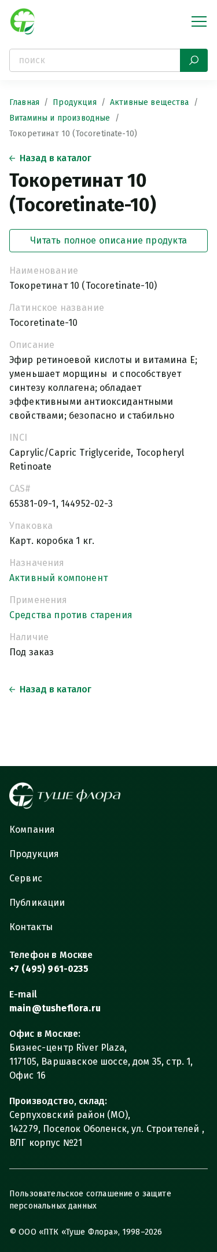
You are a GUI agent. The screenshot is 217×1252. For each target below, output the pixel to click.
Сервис (25, 878)
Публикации (37, 902)
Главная (24, 102)
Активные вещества (149, 102)
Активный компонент (58, 577)
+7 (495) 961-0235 (49, 968)
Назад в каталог (55, 158)
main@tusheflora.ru (55, 1008)
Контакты (31, 926)
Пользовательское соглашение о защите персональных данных (90, 1200)
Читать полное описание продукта (108, 240)
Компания (32, 829)
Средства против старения (71, 614)
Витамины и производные (60, 118)
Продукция (74, 102)
